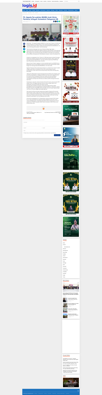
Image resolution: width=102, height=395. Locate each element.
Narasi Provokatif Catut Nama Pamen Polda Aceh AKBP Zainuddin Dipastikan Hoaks (73, 299)
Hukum (64, 255)
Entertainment (65, 250)
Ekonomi (64, 248)
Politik (64, 275)
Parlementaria (65, 269)
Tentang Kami (40, 393)
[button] (79, 1)
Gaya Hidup (65, 252)
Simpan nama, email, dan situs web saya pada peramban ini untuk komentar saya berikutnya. (40, 132)
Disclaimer (67, 393)
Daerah (24, 21)
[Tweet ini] (56, 21)
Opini (64, 264)
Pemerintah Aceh (67, 246)
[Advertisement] (71, 336)
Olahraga (64, 262)
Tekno (64, 276)
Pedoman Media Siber (61, 393)
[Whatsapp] (59, 21)
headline (27, 21)
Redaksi (35, 393)
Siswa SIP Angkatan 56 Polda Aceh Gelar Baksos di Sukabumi (73, 304)
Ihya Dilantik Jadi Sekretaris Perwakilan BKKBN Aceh (53, 112)
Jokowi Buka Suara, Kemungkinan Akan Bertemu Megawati (71, 383)
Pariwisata (65, 268)
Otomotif (64, 266)
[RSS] (43, 109)
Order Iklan (54, 393)
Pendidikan (65, 271)
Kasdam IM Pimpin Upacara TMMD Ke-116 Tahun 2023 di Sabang (34, 112)
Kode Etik (49, 393)
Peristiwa (64, 273)
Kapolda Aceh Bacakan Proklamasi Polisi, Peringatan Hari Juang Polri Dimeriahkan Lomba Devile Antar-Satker (73, 314)
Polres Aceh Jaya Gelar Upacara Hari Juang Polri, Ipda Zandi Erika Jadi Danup (73, 309)
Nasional (64, 259)
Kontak (45, 393)
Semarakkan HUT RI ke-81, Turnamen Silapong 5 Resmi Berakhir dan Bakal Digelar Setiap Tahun (70, 294)
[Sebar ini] (54, 21)
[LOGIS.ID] (29, 5)
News (64, 261)
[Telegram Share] (57, 21)
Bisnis (64, 242)
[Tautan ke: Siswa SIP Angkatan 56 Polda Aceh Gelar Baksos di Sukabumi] (65, 305)
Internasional (65, 257)
